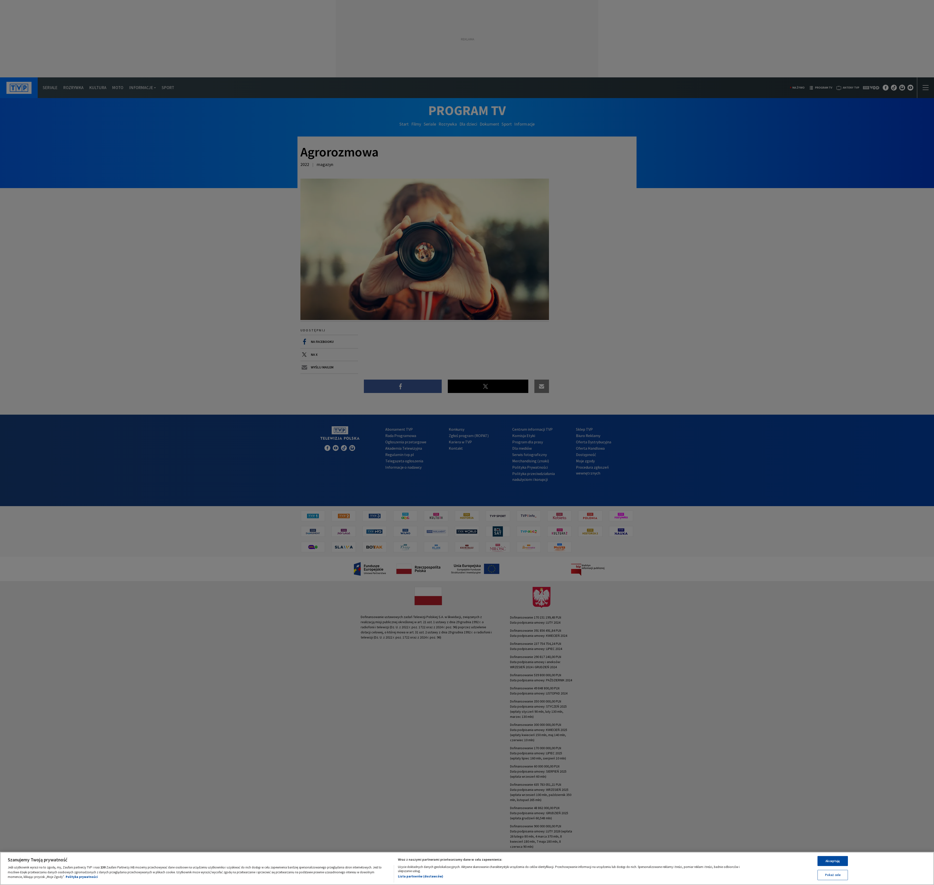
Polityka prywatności (82, 877)
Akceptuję (833, 861)
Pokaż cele (833, 875)
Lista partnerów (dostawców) (420, 876)
